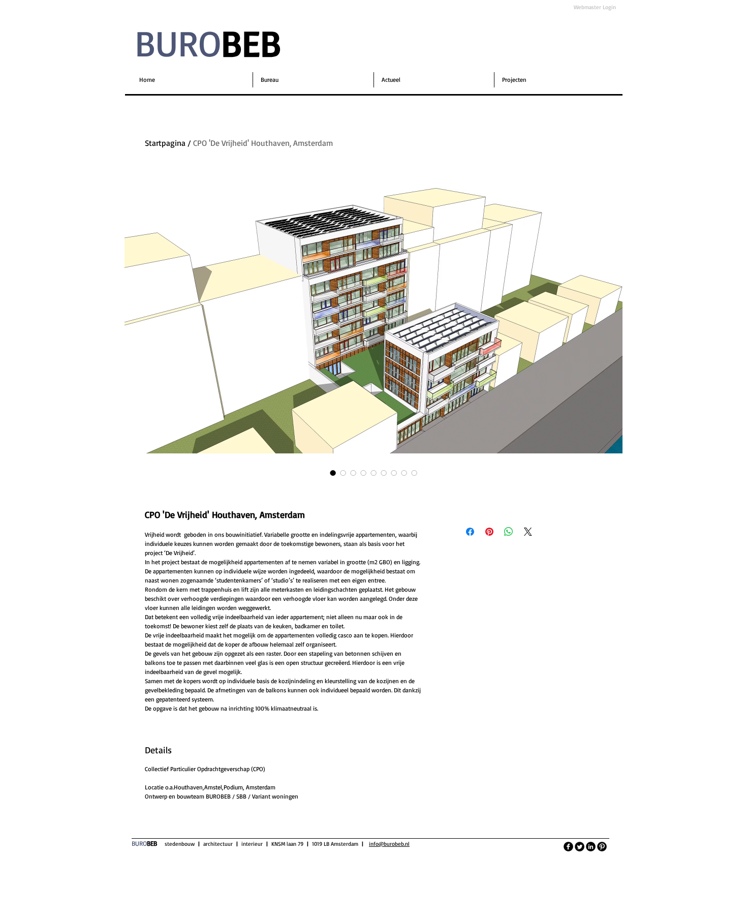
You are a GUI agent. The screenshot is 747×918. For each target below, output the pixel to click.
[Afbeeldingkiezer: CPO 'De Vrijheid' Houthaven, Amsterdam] (333, 473)
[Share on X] (528, 532)
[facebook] (568, 846)
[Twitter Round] (579, 846)
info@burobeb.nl (389, 843)
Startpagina (165, 143)
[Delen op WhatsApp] (509, 532)
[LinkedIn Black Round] (591, 846)
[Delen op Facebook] (470, 532)
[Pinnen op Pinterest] (489, 532)
